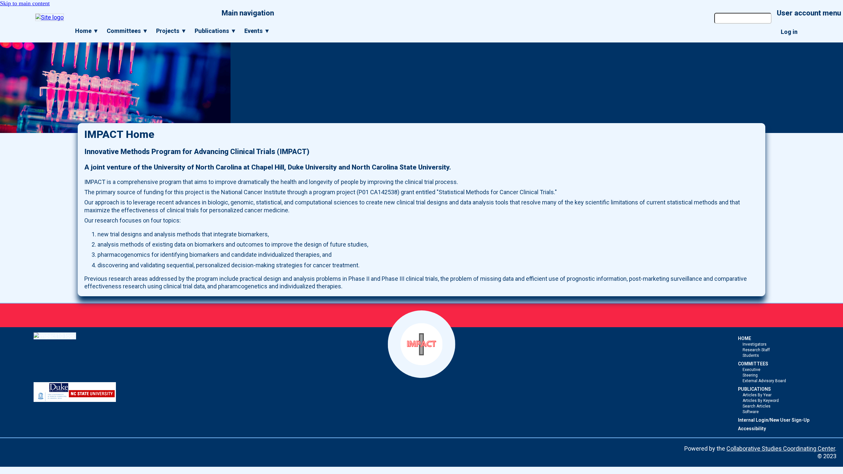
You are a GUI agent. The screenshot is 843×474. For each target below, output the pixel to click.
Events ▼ (257, 30)
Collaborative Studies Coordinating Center (780, 448)
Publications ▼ (215, 30)
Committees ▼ (127, 30)
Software (751, 411)
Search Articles (757, 406)
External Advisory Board (764, 381)
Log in (789, 31)
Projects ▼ (171, 30)
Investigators (755, 344)
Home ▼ (87, 30)
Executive (751, 369)
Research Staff (756, 350)
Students (751, 355)
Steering (750, 375)
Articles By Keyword (761, 400)
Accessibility (752, 428)
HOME (744, 338)
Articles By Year (757, 395)
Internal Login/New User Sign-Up (773, 420)
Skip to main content (25, 3)
